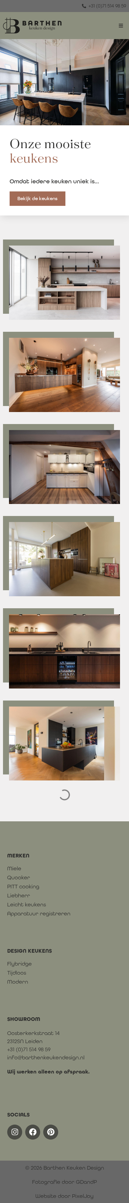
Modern (17, 982)
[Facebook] (32, 1132)
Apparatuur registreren (38, 914)
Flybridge (19, 964)
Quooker (18, 878)
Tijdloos (16, 973)
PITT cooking (23, 887)
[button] (121, 25)
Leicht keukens (26, 905)
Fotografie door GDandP (64, 1182)
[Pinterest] (50, 1132)
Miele (14, 869)
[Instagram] (14, 1132)
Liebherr (18, 896)
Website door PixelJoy (64, 1196)
